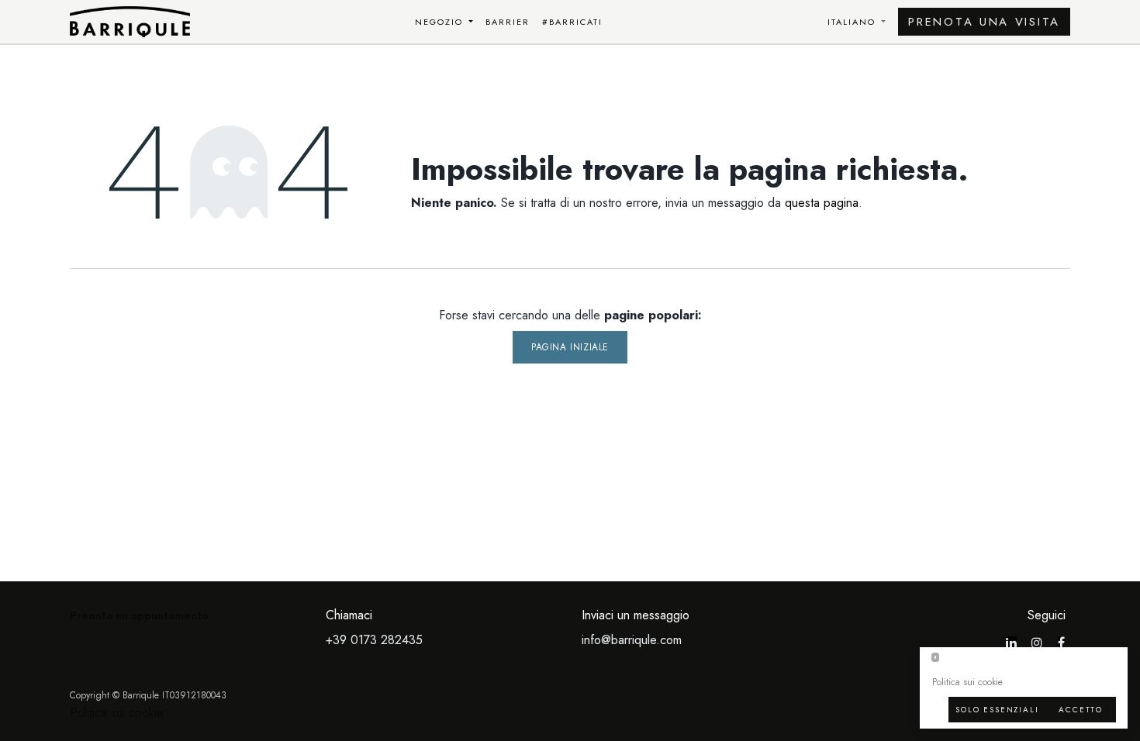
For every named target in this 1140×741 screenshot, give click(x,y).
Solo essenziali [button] (996, 709)
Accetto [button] (1081, 709)
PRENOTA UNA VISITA (984, 21)
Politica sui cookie (117, 713)
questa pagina (821, 203)
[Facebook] (1061, 642)
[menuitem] (444, 22)
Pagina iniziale (570, 347)
